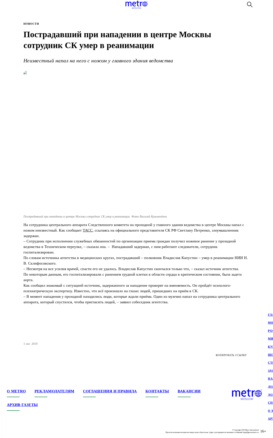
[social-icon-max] (35, 431)
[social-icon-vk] (10, 431)
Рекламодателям (54, 391)
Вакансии (189, 391)
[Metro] (136, 4)
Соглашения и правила (110, 391)
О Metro (16, 391)
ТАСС (88, 230)
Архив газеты (22, 405)
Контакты (157, 391)
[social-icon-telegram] (18, 431)
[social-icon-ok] (27, 431)
